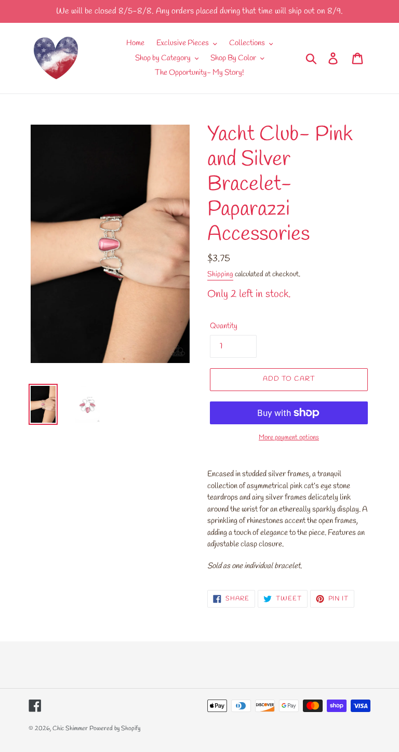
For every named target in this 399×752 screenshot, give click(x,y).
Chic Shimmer (70, 728)
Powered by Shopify (114, 728)
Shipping (220, 274)
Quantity (223, 326)
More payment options (289, 437)
